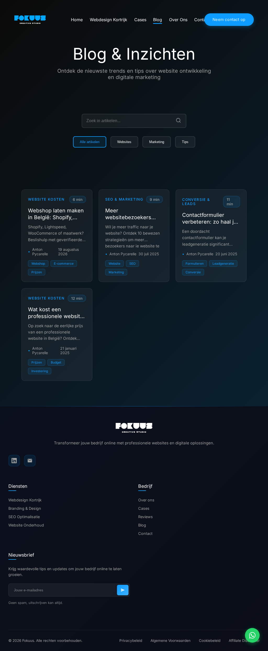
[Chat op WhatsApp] (252, 635)
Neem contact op (229, 19)
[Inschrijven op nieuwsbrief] (123, 590)
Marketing (156, 142)
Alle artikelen (89, 142)
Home (77, 19)
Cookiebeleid (209, 640)
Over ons (146, 500)
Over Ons (178, 19)
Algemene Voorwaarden (170, 640)
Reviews (145, 516)
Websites (124, 142)
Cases (140, 19)
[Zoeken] (178, 121)
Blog (157, 19)
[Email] (30, 460)
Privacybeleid (130, 640)
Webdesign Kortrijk (108, 19)
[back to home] (40, 19)
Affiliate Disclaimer (244, 640)
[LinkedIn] (14, 460)
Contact (202, 19)
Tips (185, 142)
